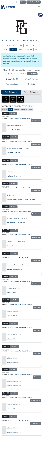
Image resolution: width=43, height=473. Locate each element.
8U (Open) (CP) (9, 45)
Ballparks (16, 109)
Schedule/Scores (31, 79)
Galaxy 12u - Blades (14, 242)
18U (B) (37, 49)
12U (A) (35, 45)
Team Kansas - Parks (14, 223)
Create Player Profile (33, 2)
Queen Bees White (13, 125)
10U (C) (27, 45)
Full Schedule (11, 92)
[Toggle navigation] (39, 7)
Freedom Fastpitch (13, 153)
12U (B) (6, 49)
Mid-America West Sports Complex (21, 118)
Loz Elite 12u (11, 129)
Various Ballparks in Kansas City (21, 188)
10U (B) (20, 45)
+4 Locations (32, 74)
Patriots (9, 292)
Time (10, 109)
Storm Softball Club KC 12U (17, 148)
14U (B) (21, 49)
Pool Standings (12, 84)
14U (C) (29, 49)
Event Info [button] (11, 79)
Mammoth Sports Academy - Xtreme (19, 199)
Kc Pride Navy (12, 176)
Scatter (9, 172)
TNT (8, 195)
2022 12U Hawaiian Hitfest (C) (21, 40)
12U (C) (13, 49)
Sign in (22, 2)
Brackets (31, 84)
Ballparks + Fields (26, 109)
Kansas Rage (11, 288)
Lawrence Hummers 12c (15, 265)
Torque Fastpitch (13, 269)
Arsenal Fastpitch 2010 (15, 218)
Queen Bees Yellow (13, 246)
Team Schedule (31, 92)
